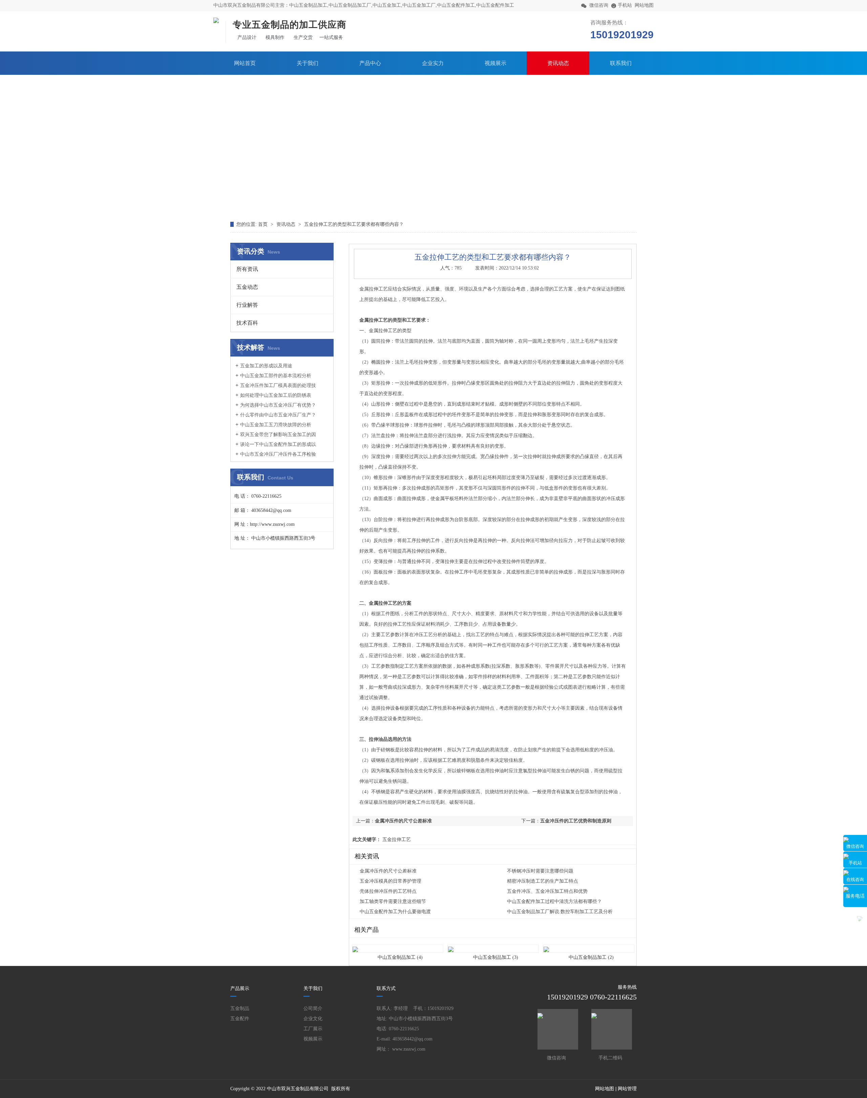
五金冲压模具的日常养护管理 (390, 881)
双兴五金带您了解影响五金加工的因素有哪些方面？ (275, 438)
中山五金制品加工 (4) (400, 957)
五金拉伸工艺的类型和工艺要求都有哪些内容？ (354, 224)
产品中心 (370, 63)
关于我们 (307, 63)
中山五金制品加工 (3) (495, 957)
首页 (263, 224)
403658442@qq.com (412, 1038)
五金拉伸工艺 (396, 839)
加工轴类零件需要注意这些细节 (393, 901)
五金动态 (247, 287)
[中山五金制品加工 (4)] (398, 945)
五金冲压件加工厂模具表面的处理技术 (275, 388)
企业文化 (312, 1018)
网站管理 (627, 1088)
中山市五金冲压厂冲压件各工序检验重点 (275, 457)
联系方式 (386, 988)
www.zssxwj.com (408, 1049)
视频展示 (495, 63)
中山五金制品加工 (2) (591, 957)
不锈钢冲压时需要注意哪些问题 (540, 871)
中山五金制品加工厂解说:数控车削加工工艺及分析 (560, 911)
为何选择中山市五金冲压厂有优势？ (278, 405)
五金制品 (239, 1008)
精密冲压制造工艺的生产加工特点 (542, 881)
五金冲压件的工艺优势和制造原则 (575, 820)
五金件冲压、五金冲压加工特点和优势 (547, 891)
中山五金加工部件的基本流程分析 (275, 375)
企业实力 (433, 63)
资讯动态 (558, 63)
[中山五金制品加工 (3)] (493, 945)
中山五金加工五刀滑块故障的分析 (275, 424)
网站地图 (644, 5)
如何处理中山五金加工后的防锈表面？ (273, 398)
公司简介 (312, 1008)
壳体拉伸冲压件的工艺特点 (388, 891)
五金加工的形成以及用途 (266, 365)
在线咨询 (855, 879)
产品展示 (239, 988)
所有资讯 (247, 269)
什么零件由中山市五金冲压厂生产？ (278, 414)
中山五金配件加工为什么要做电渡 (395, 911)
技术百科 (247, 323)
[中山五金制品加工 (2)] (589, 945)
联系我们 (621, 63)
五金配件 (239, 1018)
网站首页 (245, 63)
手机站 (855, 862)
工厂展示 (312, 1028)
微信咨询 (855, 846)
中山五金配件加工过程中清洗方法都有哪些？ (554, 901)
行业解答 (247, 305)
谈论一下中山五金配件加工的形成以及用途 (275, 447)
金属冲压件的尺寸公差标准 (403, 820)
